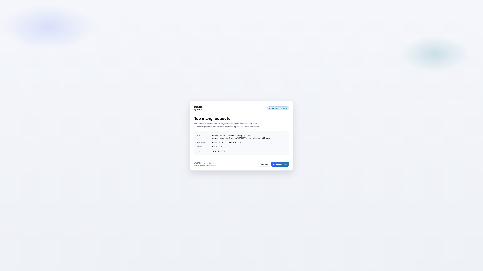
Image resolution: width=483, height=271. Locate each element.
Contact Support (280, 164)
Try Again (264, 164)
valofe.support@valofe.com (205, 165)
